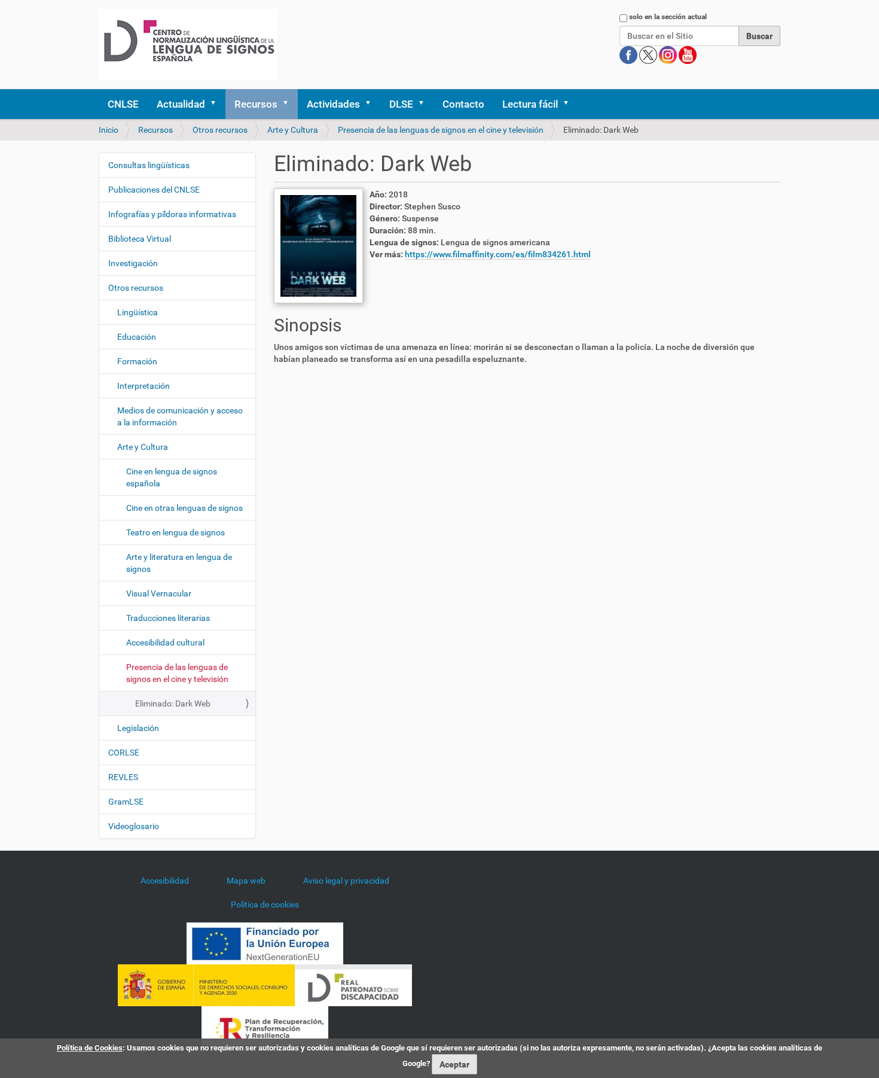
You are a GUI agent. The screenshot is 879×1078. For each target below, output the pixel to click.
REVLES (123, 777)
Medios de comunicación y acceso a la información (180, 416)
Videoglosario (133, 826)
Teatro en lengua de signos (175, 532)
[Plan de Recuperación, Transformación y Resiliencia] (265, 1026)
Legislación (138, 728)
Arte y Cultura (292, 130)
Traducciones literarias (168, 618)
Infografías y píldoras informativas (172, 214)
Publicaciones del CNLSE (154, 189)
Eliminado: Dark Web (172, 703)
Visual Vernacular (158, 593)
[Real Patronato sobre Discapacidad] (353, 984)
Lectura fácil (530, 104)
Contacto (463, 104)
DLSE (401, 104)
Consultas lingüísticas (149, 165)
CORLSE (123, 752)
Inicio (108, 130)
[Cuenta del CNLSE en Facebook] (629, 54)
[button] (217, 104)
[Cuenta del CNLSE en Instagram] (669, 54)
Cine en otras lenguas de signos (184, 508)
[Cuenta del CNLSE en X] (649, 54)
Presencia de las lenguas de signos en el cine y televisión (441, 130)
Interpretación (143, 386)
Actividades (333, 104)
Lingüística (137, 312)
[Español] (188, 44)
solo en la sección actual (668, 17)
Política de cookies (265, 904)
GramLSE (126, 801)
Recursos (255, 104)
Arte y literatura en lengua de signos (179, 563)
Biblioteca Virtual (139, 238)
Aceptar (454, 1064)
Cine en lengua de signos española (171, 477)
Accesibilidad (165, 880)
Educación (136, 337)
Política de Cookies (90, 1047)
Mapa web (246, 880)
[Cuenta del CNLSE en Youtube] (688, 54)
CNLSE (123, 104)
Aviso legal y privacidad (346, 880)
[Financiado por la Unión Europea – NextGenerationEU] (265, 943)
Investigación (133, 263)
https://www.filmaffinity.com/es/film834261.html (498, 254)
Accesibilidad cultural (165, 642)
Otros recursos (220, 130)
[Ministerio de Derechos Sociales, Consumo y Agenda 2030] (206, 984)
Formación (137, 361)
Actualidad (181, 104)
